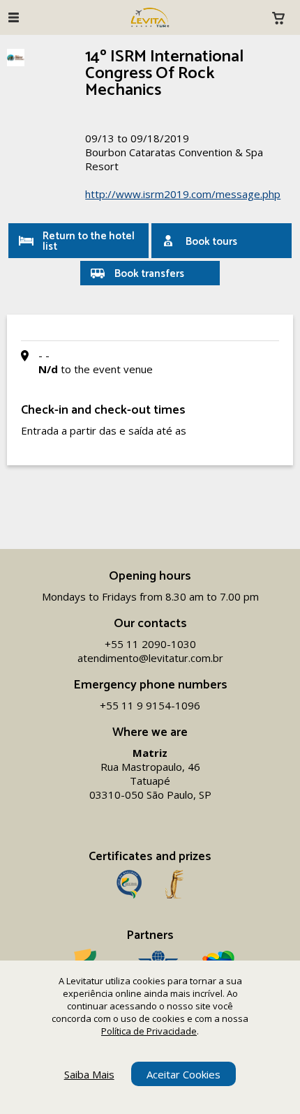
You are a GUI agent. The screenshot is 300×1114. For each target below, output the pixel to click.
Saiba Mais (89, 1074)
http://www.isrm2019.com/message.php (182, 194)
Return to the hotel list (89, 241)
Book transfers (149, 274)
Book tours (211, 241)
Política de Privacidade (149, 1031)
